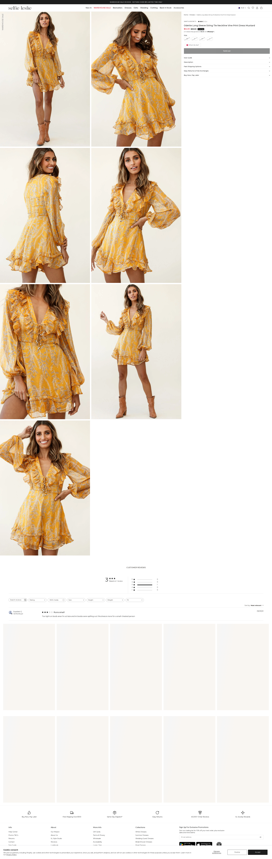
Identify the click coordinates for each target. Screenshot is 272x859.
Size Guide (12, 845)
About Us (54, 835)
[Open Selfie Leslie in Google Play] (187, 844)
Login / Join (97, 845)
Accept (257, 852)
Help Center (13, 832)
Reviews (54, 842)
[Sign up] (260, 837)
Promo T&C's (13, 835)
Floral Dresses (140, 845)
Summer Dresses (141, 835)
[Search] (249, 8)
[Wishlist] (253, 8)
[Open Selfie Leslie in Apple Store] (204, 844)
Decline (237, 852)
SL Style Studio (56, 839)
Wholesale (97, 839)
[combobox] (37, 600)
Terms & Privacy (99, 835)
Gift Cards (96, 832)
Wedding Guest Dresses (144, 839)
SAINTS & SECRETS (190, 21)
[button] (219, 844)
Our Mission (55, 832)
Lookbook (54, 845)
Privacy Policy (11, 855)
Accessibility (97, 842)
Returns (11, 839)
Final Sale (201, 29)
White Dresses (140, 832)
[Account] (257, 8)
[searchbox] (16, 600)
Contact (11, 842)
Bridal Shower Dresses (143, 842)
